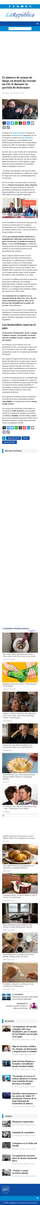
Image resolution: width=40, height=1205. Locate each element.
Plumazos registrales (23, 1121)
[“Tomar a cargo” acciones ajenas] (6, 1172)
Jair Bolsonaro (27, 138)
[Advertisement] (20, 52)
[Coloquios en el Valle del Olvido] (6, 1145)
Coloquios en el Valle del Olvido (24, 1144)
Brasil (16, 135)
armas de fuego (19, 133)
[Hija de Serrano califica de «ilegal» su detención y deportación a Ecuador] (6, 1048)
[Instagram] (26, 6)
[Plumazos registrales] (6, 1123)
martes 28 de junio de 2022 (14, 93)
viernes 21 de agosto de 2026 (25, 1176)
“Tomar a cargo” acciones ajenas (20, 1171)
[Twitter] (14, 6)
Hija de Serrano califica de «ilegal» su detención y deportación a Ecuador (24, 1049)
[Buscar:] (20, 28)
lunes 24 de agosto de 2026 (24, 1164)
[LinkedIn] (18, 6)
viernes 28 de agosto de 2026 (25, 1039)
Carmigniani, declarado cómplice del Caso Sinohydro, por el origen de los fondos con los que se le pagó (24, 1031)
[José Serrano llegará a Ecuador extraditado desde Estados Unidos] (6, 1063)
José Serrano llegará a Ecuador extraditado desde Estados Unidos (23, 1064)
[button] (37, 23)
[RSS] (30, 6)
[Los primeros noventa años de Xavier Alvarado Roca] (6, 1157)
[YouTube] (22, 6)
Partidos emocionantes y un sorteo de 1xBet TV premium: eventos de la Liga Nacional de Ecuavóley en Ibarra (24, 1098)
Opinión (8, 1116)
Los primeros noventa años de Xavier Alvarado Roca (24, 1158)
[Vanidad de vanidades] (6, 1134)
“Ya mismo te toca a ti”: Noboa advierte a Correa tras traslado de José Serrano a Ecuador (24, 1080)
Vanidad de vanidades (23, 1132)
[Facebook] (10, 6)
